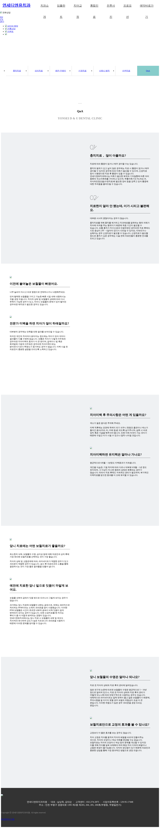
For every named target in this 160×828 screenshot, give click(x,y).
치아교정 (78, 7)
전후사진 (111, 7)
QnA (148, 71)
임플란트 (61, 7)
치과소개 (44, 7)
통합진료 (94, 7)
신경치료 (82, 71)
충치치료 (17, 71)
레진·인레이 (60, 71)
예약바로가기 (147, 7)
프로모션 (127, 7)
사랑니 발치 (104, 71)
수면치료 (126, 71)
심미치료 (39, 71)
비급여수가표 (7, 819)
